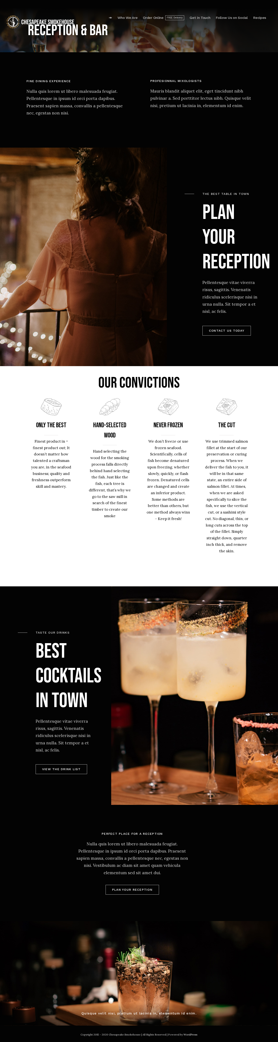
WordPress (190, 1034)
